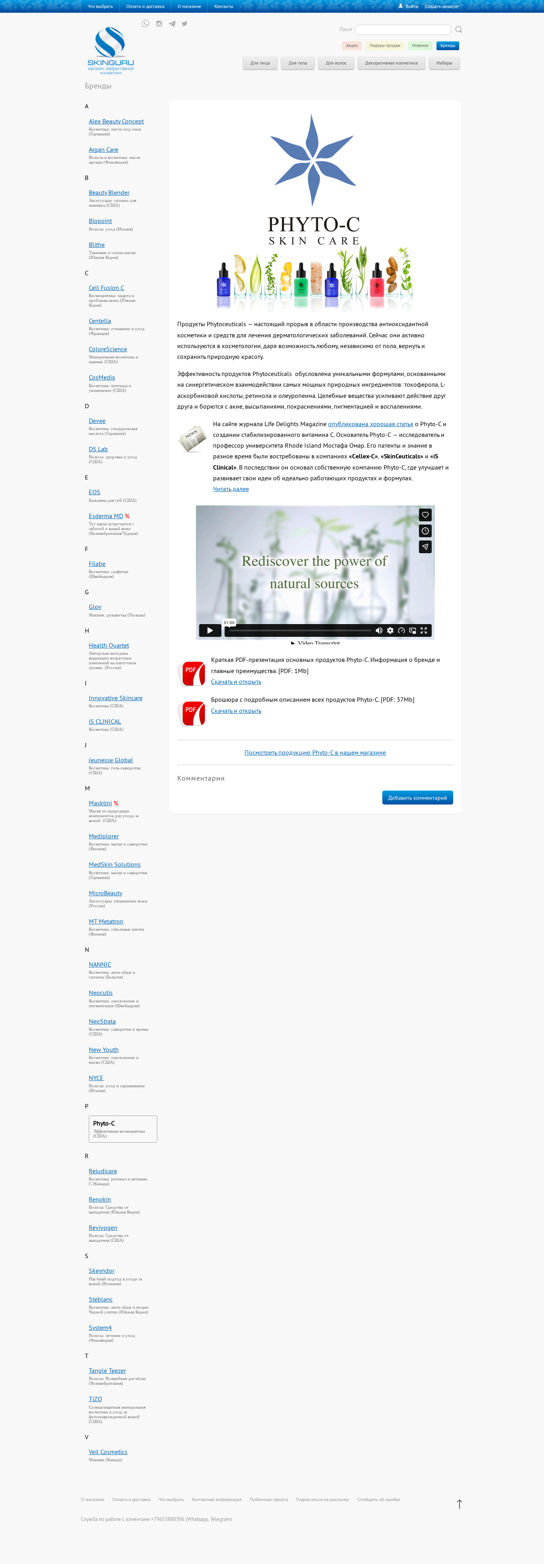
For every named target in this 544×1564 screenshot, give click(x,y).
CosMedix (102, 377)
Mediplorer (104, 836)
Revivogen (103, 1227)
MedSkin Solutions (115, 864)
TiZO (95, 1399)
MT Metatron (106, 921)
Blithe (97, 245)
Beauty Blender (109, 192)
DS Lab (98, 449)
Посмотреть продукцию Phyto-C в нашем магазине (315, 752)
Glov (95, 607)
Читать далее (231, 489)
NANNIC (100, 964)
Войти (412, 6)
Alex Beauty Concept (116, 121)
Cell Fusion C (106, 288)
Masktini (100, 803)
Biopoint (100, 221)
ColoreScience (108, 349)
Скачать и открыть (236, 681)
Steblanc (101, 1299)
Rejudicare (103, 1171)
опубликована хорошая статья (370, 424)
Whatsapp (197, 1519)
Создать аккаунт (442, 6)
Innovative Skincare (116, 698)
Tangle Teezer (107, 1370)
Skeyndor (101, 1270)
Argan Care (103, 149)
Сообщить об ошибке (378, 1499)
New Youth (104, 1049)
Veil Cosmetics (108, 1452)
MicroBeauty (105, 893)
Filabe (97, 564)
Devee (97, 421)
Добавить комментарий (417, 797)
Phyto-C (104, 1123)
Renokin (100, 1199)
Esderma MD (106, 516)
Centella (100, 321)
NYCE (96, 1078)
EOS (94, 492)
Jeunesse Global (111, 760)
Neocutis (101, 992)
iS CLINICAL (105, 721)
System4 (100, 1327)
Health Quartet (109, 645)
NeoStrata (102, 1021)
